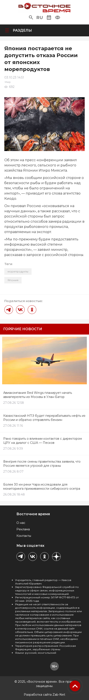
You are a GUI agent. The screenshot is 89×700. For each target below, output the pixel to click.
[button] (31, 17)
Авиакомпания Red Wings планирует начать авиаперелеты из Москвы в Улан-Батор (37, 395)
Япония (13, 280)
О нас (20, 523)
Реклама (23, 529)
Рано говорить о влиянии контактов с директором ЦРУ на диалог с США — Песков (42, 441)
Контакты (23, 536)
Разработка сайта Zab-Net (44, 695)
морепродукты (18, 271)
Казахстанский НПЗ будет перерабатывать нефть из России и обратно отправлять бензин (44, 418)
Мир (8, 82)
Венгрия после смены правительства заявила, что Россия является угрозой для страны (42, 464)
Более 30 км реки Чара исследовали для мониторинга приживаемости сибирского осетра (41, 487)
